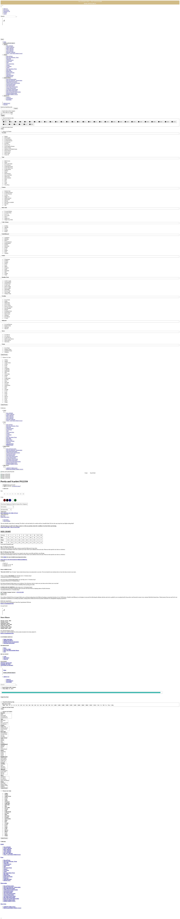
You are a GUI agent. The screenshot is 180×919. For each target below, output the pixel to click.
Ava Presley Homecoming (12, 459)
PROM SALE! (9, 445)
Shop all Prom (9, 424)
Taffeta (6, 273)
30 (96, 121)
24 (79, 121)
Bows (6, 240)
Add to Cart (3, 511)
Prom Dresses (8, 150)
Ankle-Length (8, 281)
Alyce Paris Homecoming (12, 456)
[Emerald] (15, 500)
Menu (2, 39)
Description (6, 519)
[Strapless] (4, 786)
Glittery (6, 226)
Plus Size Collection (10, 419)
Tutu (6, 183)
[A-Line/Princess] (4, 770)
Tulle (6, 274)
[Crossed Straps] (4, 734)
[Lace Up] (4, 735)
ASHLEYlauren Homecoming (13, 452)
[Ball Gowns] (4, 720)
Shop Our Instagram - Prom (12, 426)
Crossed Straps (8, 212)
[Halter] (4, 765)
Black (6, 398)
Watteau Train (8, 293)
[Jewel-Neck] (4, 767)
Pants (6, 172)
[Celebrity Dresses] (5, 728)
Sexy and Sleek (8, 175)
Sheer (6, 217)
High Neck (7, 302)
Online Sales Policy (5, 517)
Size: (2, 491)
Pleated (6, 201)
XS (5, 124)
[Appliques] (4, 745)
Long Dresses (8, 169)
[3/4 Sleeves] (5, 778)
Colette (7, 436)
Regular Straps (8, 349)
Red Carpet (7, 153)
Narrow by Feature (7, 131)
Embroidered (8, 243)
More (100, 915)
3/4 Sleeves (7, 336)
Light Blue (7, 369)
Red (6, 388)
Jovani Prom (9, 429)
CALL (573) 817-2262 (83, 1)
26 (85, 121)
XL (26, 124)
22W (134, 121)
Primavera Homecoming (11, 462)
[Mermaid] (4, 773)
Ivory (6, 392)
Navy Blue (7, 374)
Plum (6, 386)
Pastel (6, 231)
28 (90, 121)
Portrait (6, 309)
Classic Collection (10, 414)
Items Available (6, 521)
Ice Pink (7, 379)
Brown (6, 396)
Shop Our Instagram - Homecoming (14, 450)
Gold (6, 395)
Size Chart (3, 515)
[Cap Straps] (4, 783)
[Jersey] (3, 755)
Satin (6, 269)
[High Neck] (4, 766)
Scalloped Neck (8, 311)
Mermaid (7, 327)
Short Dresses (8, 177)
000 (5, 121)
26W (147, 121)
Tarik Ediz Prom (10, 443)
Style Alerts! (6, 657)
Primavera (8, 442)
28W (154, 121)
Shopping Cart (6, 11)
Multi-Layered (8, 198)
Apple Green (8, 362)
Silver (6, 400)
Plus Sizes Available (9, 202)
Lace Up (7, 214)
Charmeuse (7, 259)
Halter (6, 301)
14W (107, 121)
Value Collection (10, 417)
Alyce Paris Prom (10, 432)
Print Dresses (8, 173)
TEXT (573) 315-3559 (96, 1)
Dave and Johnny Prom (11, 437)
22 (74, 121)
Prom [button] (2, 857)
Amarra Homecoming (11, 457)
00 (11, 121)
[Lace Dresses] (4, 724)
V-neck (6, 318)
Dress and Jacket (8, 163)
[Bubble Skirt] (5, 726)
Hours (4, 648)
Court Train (7, 285)
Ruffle (6, 250)
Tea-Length (7, 292)
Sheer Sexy (7, 176)
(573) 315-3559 (20, 592)
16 (57, 121)
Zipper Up (7, 218)
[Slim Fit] (4, 774)
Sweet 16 (7, 154)
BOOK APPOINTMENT (90, 3)
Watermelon (7, 385)
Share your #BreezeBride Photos (11, 650)
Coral (6, 391)
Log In (4, 13)
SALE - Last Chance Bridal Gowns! (14, 420)
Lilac (6, 376)
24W (141, 121)
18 (63, 121)
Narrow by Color (7, 357)
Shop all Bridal (9, 413)
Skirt (6, 179)
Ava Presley (9, 434)
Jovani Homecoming (10, 454)
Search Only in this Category (8, 111)
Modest (6, 170)
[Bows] (4, 748)
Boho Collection (10, 415)
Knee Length (8, 288)
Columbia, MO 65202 (6, 664)
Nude (6, 393)
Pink (6, 381)
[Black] (7, 500)
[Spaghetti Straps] (4, 785)
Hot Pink (7, 382)
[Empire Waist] (4, 771)
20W (127, 121)
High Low (7, 196)
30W (161, 121)
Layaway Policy (7, 649)
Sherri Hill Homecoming (11, 451)
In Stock (18, 486)
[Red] (4, 500)
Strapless (7, 315)
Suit (6, 180)
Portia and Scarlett (10, 441)
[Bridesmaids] (6, 715)
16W (114, 121)
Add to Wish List (4, 514)
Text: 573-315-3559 (14, 527)
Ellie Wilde (8, 438)
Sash (6, 251)
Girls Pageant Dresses (9, 146)
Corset (6, 195)
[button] (4, 41)
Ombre (6, 230)
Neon (6, 228)
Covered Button (8, 211)
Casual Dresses (8, 139)
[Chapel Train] (4, 760)
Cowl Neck (7, 299)
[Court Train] (4, 761)
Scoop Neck (7, 312)
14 (52, 121)
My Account (6, 10)
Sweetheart (7, 316)
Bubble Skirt (7, 191)
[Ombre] (2, 742)
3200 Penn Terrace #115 (6, 662)
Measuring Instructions (8, 643)
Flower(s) (7, 246)
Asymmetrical (8, 282)
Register (5, 12)
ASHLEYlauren (10, 428)
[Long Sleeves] (5, 779)
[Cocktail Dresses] (6, 717)
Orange (6, 389)
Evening (7, 143)
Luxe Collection (9, 418)
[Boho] (4, 721)
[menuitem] (91, 8)
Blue (6, 372)
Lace (6, 249)
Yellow (6, 360)
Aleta (7, 431)
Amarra (8, 433)
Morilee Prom (9, 439)
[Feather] (3, 754)
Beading (7, 239)
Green (6, 364)
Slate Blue (7, 371)
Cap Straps (7, 348)
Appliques (7, 237)
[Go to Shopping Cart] (1, 5)
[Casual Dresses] (6, 716)
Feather (6, 244)
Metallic (6, 227)
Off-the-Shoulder (8, 306)
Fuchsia (6, 383)
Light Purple (7, 378)
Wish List (5, 8)
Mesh (6, 266)
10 (41, 121)
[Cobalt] (10, 500)
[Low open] (4, 736)
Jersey (6, 263)
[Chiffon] (3, 753)
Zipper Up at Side (9, 219)
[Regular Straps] (4, 784)
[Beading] (4, 746)
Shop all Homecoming (11, 448)
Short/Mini (7, 289)
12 (46, 121)
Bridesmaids (7, 137)
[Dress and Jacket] (4, 722)
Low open (7, 215)
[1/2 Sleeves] (5, 776)
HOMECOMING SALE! (12, 464)
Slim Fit (6, 328)
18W (121, 121)
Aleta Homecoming (10, 455)
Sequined (7, 270)
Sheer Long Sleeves (9, 339)
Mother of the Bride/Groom (11, 149)
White (6, 402)
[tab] (91, 415)
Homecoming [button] (4, 883)
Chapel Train (8, 283)
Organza (7, 267)
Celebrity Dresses (9, 192)
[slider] (161, 692)
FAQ (4, 651)
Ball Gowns (7, 161)
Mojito (6, 361)
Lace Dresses (8, 165)
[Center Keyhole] (5, 729)
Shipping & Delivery (8, 640)
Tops (6, 182)
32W (167, 121)
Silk (6, 272)
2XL (32, 124)
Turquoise (7, 368)
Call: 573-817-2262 (5, 527)
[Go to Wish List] (2, 5)
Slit (5, 205)
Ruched (6, 203)
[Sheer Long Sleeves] (5, 780)
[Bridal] (6, 714)
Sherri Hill (8, 427)
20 (68, 121)
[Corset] (5, 730)
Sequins (6, 253)
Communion (7, 142)
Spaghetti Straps (8, 350)
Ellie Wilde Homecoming (11, 460)
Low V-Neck (8, 305)
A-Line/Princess (8, 324)
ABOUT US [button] (6, 676)
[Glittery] (2, 739)
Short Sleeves (8, 340)
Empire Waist (8, 325)
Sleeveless (7, 341)
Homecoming (8, 147)
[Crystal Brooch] (4, 749)
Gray (6, 399)
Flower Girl (7, 145)
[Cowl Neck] (4, 764)
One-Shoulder (8, 308)
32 (101, 121)
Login (4, 656)
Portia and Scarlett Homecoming (13, 461)
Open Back (7, 199)
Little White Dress (9, 168)
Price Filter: (5, 112)
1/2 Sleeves (7, 334)
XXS (174, 121)
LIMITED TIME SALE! (11, 468)
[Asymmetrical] (4, 759)
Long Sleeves (8, 337)
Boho (6, 162)
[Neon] (2, 741)
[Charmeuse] (3, 751)
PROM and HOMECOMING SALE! (14, 469)
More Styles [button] (3, 904)
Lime (6, 365)
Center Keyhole (8, 193)
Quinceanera (7, 152)
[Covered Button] (4, 733)
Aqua (6, 367)
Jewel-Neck (7, 304)
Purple (6, 375)
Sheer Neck (7, 314)
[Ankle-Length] (4, 758)
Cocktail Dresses (8, 140)
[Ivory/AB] (12, 500)
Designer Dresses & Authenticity (11, 641)
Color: (2, 497)
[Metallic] (2, 740)
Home (4, 670)
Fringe (6, 247)
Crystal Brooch (8, 242)
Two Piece (7, 184)
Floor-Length (8, 286)
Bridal (6, 136)
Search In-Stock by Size (8, 118)
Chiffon (6, 260)
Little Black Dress (9, 166)
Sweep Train (7, 290)
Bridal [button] (4, 410)
